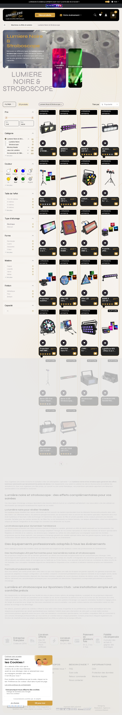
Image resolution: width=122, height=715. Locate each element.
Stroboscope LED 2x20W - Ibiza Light (45, 449)
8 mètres (10, 207)
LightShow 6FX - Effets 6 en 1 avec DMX (108, 350)
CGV (94, 669)
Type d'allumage (12, 218)
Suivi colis (73, 673)
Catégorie (9, 133)
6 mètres (10, 202)
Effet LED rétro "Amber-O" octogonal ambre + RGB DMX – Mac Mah (64, 300)
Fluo (8, 294)
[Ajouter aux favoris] (43, 143)
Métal (9, 274)
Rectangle (11, 241)
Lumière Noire (14, 142)
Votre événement (71, 15)
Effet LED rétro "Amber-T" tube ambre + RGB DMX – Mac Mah (85, 300)
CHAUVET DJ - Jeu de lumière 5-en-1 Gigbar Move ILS (106, 200)
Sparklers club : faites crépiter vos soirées (27, 709)
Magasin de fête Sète (27, 707)
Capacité (9, 305)
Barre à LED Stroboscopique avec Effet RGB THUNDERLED (67, 400)
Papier (9, 266)
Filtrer (8, 104)
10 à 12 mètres (12, 199)
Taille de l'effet (11, 193)
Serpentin (10, 246)
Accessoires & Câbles (15, 153)
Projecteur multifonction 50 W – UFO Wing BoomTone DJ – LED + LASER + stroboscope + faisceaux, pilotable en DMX (44, 300)
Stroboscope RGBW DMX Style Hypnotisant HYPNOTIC (64, 250)
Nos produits (45, 15)
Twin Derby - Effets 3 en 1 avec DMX (44, 200)
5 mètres (10, 204)
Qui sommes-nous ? (57, 669)
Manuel (10, 227)
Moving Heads (12, 147)
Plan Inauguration (43, 707)
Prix (6, 112)
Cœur (9, 249)
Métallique (11, 291)
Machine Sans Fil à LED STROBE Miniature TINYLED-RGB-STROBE (65, 349)
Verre (9, 271)
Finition (8, 285)
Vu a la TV (47, 709)
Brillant (9, 297)
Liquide (10, 269)
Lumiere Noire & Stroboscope (50, 104)
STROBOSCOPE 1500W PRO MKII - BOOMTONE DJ (108, 400)
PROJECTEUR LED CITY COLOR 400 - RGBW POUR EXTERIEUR (66, 449)
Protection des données (102, 673)
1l (7, 311)
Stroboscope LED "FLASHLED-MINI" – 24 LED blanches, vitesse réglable (87, 400)
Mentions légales (99, 676)
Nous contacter (76, 680)
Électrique (11, 224)
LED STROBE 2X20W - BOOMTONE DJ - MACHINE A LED (44, 150)
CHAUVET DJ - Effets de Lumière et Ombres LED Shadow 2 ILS (85, 349)
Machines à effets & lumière (21, 25)
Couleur (8, 164)
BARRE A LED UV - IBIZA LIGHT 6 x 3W (106, 300)
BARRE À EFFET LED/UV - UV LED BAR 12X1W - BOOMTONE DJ (65, 150)
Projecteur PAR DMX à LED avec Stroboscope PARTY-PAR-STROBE (44, 349)
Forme (8, 235)
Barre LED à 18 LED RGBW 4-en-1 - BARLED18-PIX (64, 200)
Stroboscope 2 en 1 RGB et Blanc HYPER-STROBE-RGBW (44, 250)
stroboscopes (13, 528)
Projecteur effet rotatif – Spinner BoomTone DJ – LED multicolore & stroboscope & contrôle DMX (106, 250)
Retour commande (77, 676)
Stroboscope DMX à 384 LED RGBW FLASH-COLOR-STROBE (85, 250)
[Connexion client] (105, 15)
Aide (116, 2)
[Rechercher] (95, 15)
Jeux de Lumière (13, 150)
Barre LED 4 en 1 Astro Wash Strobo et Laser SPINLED (46, 400)
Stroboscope (14, 144)
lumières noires (14, 512)
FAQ (71, 669)
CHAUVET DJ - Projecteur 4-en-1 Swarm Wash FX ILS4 (85, 200)
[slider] (6, 117)
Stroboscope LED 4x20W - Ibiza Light (106, 150)
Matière (8, 260)
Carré (9, 244)
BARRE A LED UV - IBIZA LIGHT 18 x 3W (85, 150)
